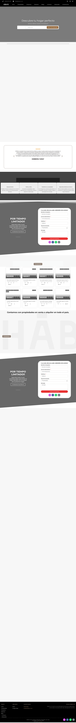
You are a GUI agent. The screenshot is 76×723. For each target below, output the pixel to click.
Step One (40, 721)
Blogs (43, 4)
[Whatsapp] (56, 242)
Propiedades (21, 4)
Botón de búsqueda (52, 27)
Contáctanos (38, 264)
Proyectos (29, 4)
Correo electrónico (45, 216)
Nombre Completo (45, 212)
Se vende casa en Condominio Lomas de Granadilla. (52, 280)
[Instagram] (50, 242)
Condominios (65, 4)
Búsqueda (57, 4)
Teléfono (43, 221)
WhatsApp (26, 706)
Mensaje (43, 230)
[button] (67, 1)
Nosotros (36, 4)
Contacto (49, 4)
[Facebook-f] (53, 242)
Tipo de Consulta (45, 225)
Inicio (13, 4)
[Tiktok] (59, 242)
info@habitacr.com (28, 708)
